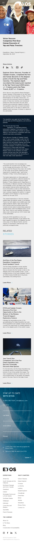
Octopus (20, 483)
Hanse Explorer (22, 481)
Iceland (5, 491)
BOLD (19, 498)
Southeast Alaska (8, 498)
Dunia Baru (21, 495)
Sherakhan (21, 502)
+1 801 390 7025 (9, 400)
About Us (5, 520)
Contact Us (21, 507)
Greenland (6, 489)
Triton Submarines (13, 122)
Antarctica (6, 478)
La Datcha (21, 486)
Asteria (20, 500)
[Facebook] (7, 533)
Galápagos (6, 500)
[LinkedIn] (11, 533)
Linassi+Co (16, 539)
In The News (6, 523)
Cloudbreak (21, 493)
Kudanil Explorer (22, 490)
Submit (27, 457)
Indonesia (5, 503)
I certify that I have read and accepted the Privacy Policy (17, 447)
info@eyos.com (21, 400)
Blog (4, 525)
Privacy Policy (22, 505)
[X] (16, 533)
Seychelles (6, 509)
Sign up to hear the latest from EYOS (16, 451)
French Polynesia (7, 512)
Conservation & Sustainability (11, 527)
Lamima (20, 488)
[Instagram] (4, 533)
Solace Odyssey (22, 478)
